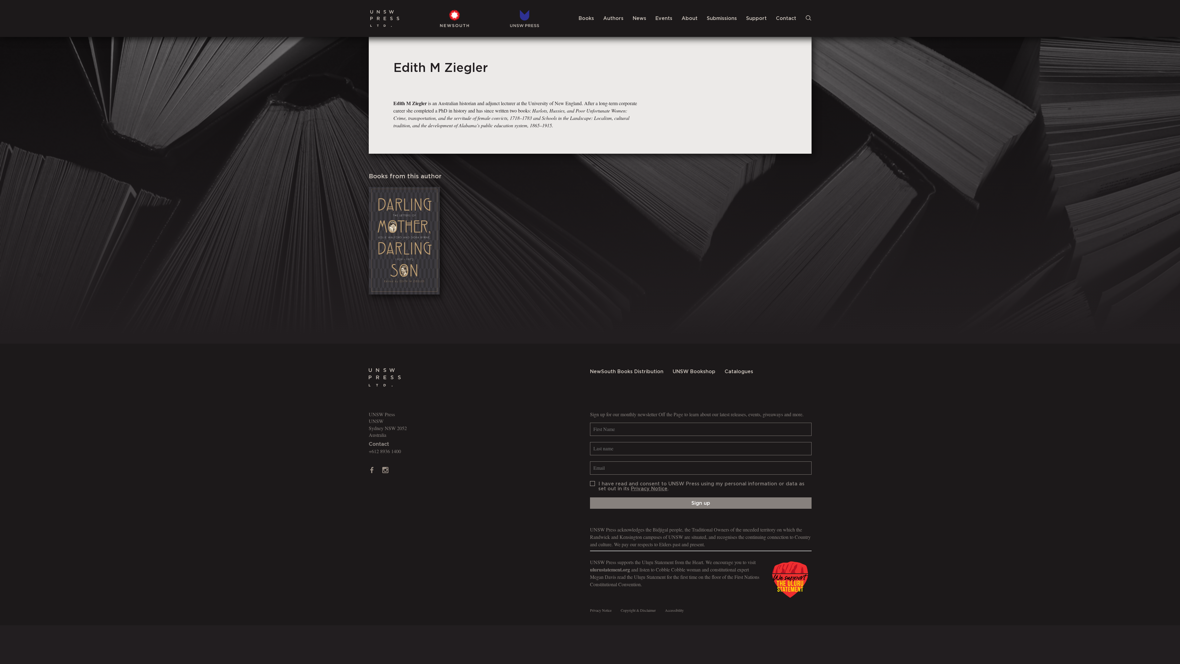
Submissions (722, 18)
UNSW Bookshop (694, 371)
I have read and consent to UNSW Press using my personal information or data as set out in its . (701, 486)
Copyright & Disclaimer (638, 610)
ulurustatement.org (610, 569)
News (639, 18)
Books (586, 18)
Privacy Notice (649, 488)
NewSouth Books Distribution (626, 371)
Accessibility (674, 610)
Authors (613, 18)
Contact (786, 18)
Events (663, 18)
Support (756, 18)
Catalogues (739, 371)
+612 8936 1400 (385, 451)
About (690, 18)
